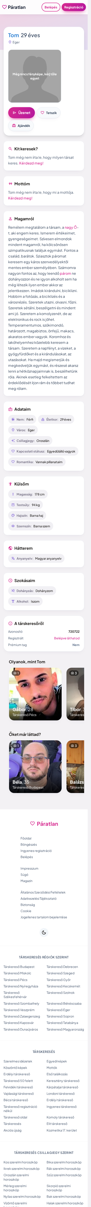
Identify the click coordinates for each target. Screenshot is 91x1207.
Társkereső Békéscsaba (64, 1003)
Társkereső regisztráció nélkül (20, 1108)
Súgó (24, 874)
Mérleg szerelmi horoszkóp (15, 1188)
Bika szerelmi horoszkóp (64, 1162)
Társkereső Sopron (60, 1016)
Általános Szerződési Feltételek (43, 892)
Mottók (52, 1068)
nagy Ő (71, 227)
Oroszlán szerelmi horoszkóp (16, 1177)
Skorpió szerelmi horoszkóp (59, 1188)
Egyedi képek (57, 1061)
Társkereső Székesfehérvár (15, 994)
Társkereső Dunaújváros (21, 1029)
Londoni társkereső (61, 1093)
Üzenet (21, 112)
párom (65, 273)
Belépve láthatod (67, 638)
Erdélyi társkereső (17, 1074)
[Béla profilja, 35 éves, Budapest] (35, 766)
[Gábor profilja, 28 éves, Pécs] (35, 694)
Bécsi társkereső (16, 1100)
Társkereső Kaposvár (19, 1023)
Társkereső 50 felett (18, 1081)
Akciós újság (12, 1130)
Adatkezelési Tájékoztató (39, 898)
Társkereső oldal (15, 1117)
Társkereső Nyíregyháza (21, 986)
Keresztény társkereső (63, 1081)
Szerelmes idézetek (18, 1061)
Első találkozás (57, 1074)
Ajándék (21, 125)
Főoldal (26, 838)
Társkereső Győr (59, 980)
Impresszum (29, 868)
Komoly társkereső (60, 1117)
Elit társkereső (57, 1124)
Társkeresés (12, 1124)
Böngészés (29, 844)
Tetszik (48, 112)
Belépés (51, 7)
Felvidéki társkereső (18, 1087)
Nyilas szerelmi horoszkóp (22, 1196)
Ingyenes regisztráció (36, 851)
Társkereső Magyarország (65, 1029)
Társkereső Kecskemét (63, 986)
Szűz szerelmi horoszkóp (64, 1175)
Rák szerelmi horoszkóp (64, 1168)
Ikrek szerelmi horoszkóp (22, 1168)
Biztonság (28, 905)
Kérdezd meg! (31, 163)
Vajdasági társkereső (19, 1093)
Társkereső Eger (58, 1010)
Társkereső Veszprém (19, 1010)
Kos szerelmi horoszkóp (21, 1162)
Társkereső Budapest (19, 967)
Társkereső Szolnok (61, 992)
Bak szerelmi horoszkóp (64, 1196)
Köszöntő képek (15, 1068)
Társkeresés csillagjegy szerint (44, 1153)
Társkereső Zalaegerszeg (22, 1016)
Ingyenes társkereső (62, 1106)
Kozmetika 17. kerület (62, 1130)
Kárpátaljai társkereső (62, 1087)
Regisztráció (73, 7)
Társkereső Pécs (15, 980)
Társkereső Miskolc (17, 973)
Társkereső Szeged (60, 973)
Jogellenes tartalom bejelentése (44, 917)
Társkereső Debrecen (62, 967)
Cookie (26, 911)
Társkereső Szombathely (21, 1003)
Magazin (26, 881)
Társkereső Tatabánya (62, 1023)
